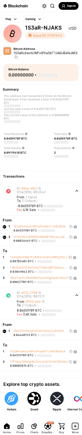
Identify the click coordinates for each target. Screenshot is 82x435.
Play (8, 19)
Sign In (71, 6)
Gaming (30, 19)
